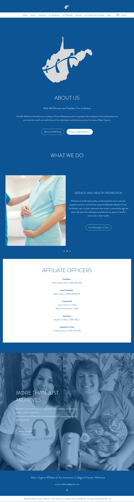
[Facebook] (67, 490)
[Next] (123, 210)
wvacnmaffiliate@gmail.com (67, 484)
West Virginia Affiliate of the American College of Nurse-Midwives (68, 477)
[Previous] (11, 210)
